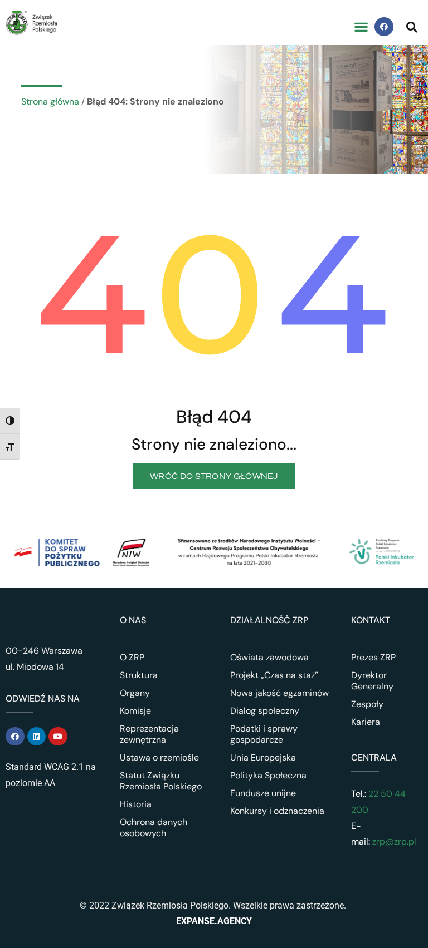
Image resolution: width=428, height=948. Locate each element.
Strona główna (50, 101)
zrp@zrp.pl (394, 841)
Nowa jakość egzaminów (279, 693)
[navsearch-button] (411, 26)
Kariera (365, 722)
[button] (361, 27)
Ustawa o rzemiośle (159, 757)
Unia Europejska (263, 757)
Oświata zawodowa (269, 657)
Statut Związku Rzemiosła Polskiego (161, 780)
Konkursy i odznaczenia (277, 811)
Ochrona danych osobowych (153, 827)
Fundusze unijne (263, 793)
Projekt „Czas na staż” (274, 675)
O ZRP (132, 657)
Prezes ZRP (373, 657)
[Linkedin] (36, 736)
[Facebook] (383, 26)
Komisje (135, 711)
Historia (136, 804)
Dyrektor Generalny (372, 680)
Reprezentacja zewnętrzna (149, 734)
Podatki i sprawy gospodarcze (264, 734)
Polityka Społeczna (268, 775)
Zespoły (367, 704)
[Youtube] (57, 736)
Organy (135, 693)
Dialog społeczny (264, 711)
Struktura (139, 675)
